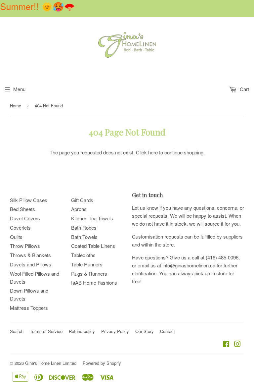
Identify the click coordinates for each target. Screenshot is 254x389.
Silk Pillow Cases (28, 199)
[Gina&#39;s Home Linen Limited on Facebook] (226, 344)
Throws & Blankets (30, 254)
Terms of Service (46, 331)
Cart (243, 88)
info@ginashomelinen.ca (188, 265)
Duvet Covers (25, 218)
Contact (167, 331)
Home (15, 105)
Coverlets (20, 227)
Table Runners (87, 264)
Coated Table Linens (93, 245)
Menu (19, 88)
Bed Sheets (22, 208)
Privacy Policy (115, 331)
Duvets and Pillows (30, 264)
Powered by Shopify (102, 363)
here (153, 152)
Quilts (16, 236)
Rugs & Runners (89, 273)
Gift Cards (82, 199)
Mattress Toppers (29, 307)
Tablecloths (83, 254)
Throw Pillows (25, 245)
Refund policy (82, 331)
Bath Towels (84, 236)
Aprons (79, 208)
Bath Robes (84, 227)
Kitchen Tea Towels (92, 218)
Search (16, 331)
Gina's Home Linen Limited (50, 363)
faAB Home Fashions (94, 282)
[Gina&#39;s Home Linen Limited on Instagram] (237, 344)
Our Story (144, 331)
